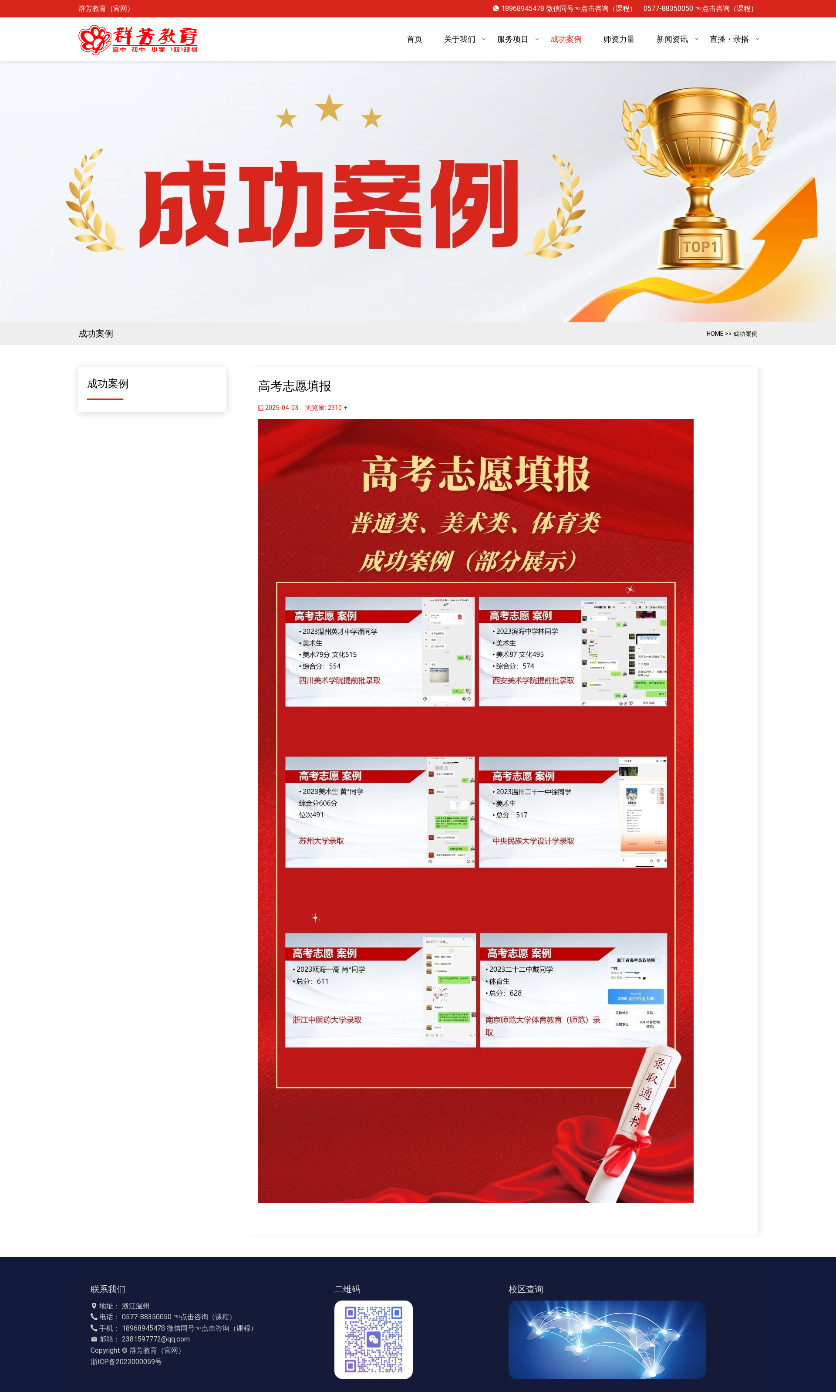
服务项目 (513, 39)
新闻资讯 (672, 39)
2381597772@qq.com (156, 1339)
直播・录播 (729, 39)
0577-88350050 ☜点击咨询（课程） (701, 8)
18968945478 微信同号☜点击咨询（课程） (569, 8)
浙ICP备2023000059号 (126, 1362)
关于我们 (459, 39)
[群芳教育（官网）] (140, 39)
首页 (414, 39)
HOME (715, 333)
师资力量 (619, 39)
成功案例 (566, 39)
